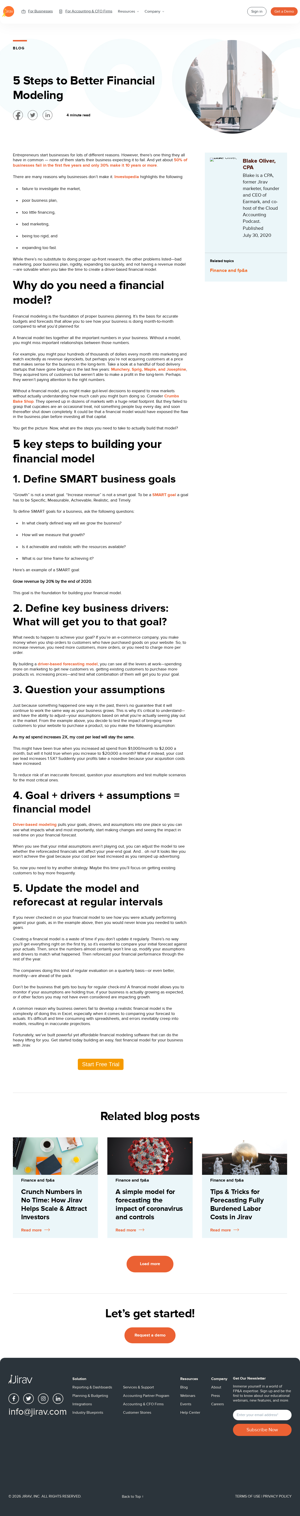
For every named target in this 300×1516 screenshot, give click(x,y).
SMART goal (164, 495)
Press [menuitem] (215, 1395)
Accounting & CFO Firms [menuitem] (143, 1404)
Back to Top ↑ (133, 1496)
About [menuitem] (216, 1387)
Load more (150, 1264)
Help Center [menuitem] (190, 1412)
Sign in (256, 11)
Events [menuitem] (185, 1404)
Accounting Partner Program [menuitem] (146, 1395)
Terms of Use (248, 1496)
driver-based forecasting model (68, 664)
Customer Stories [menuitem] (137, 1412)
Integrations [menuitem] (82, 1404)
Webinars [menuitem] (187, 1395)
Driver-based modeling (35, 824)
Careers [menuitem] (217, 1404)
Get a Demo (284, 11)
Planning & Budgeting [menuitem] (90, 1395)
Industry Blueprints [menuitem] (87, 1412)
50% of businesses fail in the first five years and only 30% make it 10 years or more (100, 162)
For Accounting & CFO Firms (88, 11)
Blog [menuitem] (184, 1387)
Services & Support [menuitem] (138, 1387)
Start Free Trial (100, 1064)
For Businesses (40, 11)
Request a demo (150, 1335)
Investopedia (126, 176)
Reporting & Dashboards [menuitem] (92, 1387)
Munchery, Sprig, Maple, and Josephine (148, 369)
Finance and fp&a (229, 270)
